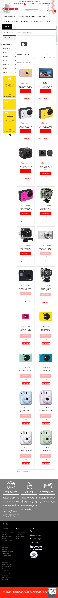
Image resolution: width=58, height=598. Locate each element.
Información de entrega (7, 545)
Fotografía (19, 32)
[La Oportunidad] (10, 8)
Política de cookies (6, 542)
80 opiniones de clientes (9, 96)
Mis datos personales (21, 536)
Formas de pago (5, 553)
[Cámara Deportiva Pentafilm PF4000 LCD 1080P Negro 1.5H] (45, 195)
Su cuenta (49, 10)
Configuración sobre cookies (51, 594)
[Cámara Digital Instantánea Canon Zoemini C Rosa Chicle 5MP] (25, 316)
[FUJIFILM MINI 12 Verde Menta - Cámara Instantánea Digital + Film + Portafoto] (45, 437)
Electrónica (34, 21)
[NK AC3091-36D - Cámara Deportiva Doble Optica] (45, 153)
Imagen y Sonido (45, 21)
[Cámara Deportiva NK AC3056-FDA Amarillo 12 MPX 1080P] (45, 113)
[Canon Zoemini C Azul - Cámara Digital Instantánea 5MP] (45, 357)
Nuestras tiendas (6, 530)
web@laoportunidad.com (44, 3)
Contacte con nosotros (7, 532)
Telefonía (15, 21)
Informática (24, 21)
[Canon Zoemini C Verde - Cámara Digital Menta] (25, 357)
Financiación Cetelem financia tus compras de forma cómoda (7, 557)
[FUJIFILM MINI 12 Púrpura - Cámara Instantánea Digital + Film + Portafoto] (45, 397)
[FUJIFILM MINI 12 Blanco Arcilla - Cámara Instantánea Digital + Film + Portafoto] (25, 437)
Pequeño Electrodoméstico (26, 16)
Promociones (7, 26)
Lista (54, 58)
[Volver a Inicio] (4, 33)
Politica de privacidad (7, 540)
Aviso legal (4, 534)
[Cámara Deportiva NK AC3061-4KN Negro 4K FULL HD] (25, 235)
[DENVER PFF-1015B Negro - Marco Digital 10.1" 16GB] (45, 73)
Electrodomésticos (9, 16)
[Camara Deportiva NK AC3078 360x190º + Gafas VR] (25, 153)
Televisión (6, 21)
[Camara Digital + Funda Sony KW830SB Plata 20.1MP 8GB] (45, 235)
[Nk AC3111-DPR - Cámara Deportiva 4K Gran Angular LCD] (25, 275)
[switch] (53, 592)
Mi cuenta (18, 528)
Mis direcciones (19, 534)
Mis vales (18, 538)
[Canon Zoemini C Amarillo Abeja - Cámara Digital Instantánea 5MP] (45, 316)
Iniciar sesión (49, 12)
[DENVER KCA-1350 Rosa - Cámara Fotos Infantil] (25, 73)
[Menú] (55, 588)
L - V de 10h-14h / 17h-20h (17, 3)
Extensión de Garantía (7, 564)
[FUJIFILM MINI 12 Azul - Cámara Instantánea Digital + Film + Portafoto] (25, 397)
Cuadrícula (50, 58)
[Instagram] (7, 523)
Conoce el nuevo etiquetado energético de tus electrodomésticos (7, 572)
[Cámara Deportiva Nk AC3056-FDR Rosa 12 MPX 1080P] (25, 195)
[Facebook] (3, 523)
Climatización (41, 16)
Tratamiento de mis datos (8, 544)
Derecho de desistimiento (7, 551)
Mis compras (19, 530)
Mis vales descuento (20, 532)
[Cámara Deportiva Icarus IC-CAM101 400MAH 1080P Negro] (45, 275)
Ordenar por (19, 57)
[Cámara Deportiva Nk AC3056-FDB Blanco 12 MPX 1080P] (25, 113)
